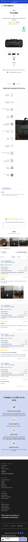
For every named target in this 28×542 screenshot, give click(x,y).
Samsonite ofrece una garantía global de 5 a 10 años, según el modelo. (14, 450)
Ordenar (13, 257)
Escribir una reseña (23, 252)
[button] (14, 22)
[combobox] (23, 536)
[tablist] (14, 188)
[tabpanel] (14, 201)
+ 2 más (20, 297)
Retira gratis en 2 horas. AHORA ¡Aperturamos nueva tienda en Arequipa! (14, 2)
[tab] (6, 188)
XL (14, 65)
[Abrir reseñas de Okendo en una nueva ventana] (5, 248)
